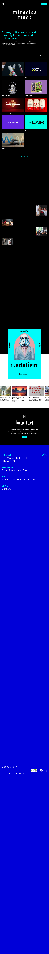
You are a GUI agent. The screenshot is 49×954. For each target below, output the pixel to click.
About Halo (4, 47)
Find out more (23, 374)
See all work (24, 156)
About (26, 4)
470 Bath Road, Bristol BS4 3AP (19, 479)
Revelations (32, 4)
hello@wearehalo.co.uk (15, 458)
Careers (6, 488)
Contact (44, 4)
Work (22, 4)
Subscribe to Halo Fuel (14, 470)
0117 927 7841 (9, 461)
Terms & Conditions (20, 773)
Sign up (24, 436)
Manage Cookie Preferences (8, 773)
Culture (38, 4)
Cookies (23, 771)
